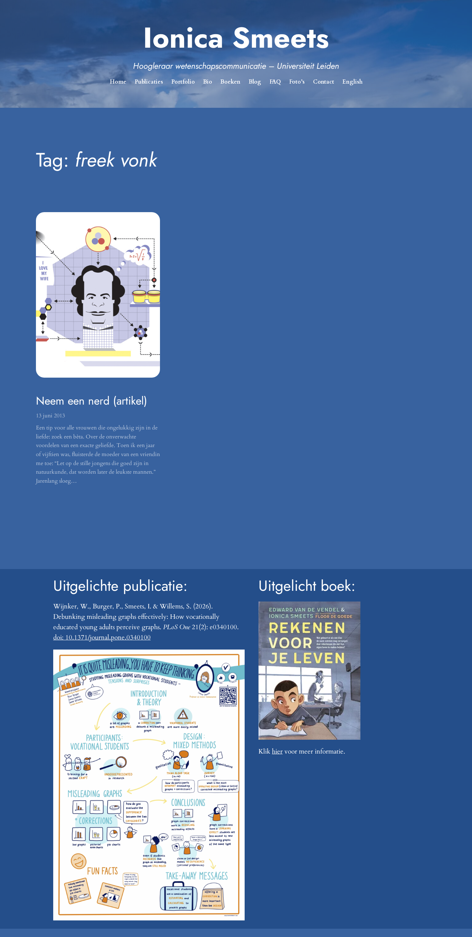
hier (277, 751)
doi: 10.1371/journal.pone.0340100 (102, 637)
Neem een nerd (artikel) (91, 400)
